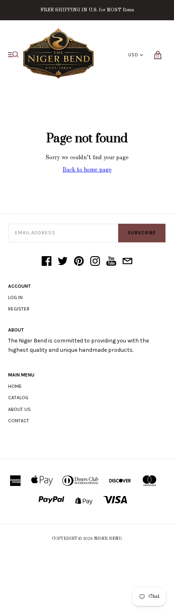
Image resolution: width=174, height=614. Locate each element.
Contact (18, 421)
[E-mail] (127, 261)
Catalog (18, 397)
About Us (19, 409)
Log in (15, 297)
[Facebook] (46, 261)
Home (15, 386)
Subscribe (142, 232)
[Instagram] (95, 261)
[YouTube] (111, 261)
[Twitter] (63, 261)
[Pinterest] (79, 261)
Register (19, 309)
